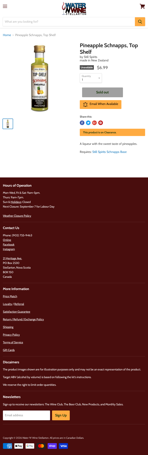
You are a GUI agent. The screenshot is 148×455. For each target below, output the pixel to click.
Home (7, 35)
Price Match (10, 296)
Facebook (8, 244)
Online (7, 240)
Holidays (16, 202)
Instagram (9, 249)
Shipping (8, 327)
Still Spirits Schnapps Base (109, 152)
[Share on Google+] (94, 122)
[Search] (140, 21)
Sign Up (61, 415)
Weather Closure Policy (17, 216)
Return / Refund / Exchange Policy (23, 319)
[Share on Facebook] (82, 122)
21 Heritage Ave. (12, 258)
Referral (19, 304)
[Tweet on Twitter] (88, 122)
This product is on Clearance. (99, 132)
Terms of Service (13, 342)
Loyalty (7, 304)
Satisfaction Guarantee (16, 311)
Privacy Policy (11, 334)
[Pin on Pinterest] (100, 122)
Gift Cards (9, 350)
